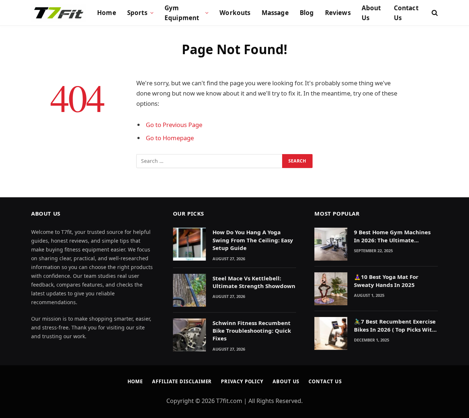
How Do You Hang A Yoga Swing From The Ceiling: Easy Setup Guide (253, 239)
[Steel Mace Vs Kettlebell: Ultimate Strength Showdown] (189, 290)
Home (106, 12)
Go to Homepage (170, 138)
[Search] (434, 13)
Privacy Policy (242, 381)
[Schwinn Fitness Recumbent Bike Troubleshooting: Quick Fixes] (189, 334)
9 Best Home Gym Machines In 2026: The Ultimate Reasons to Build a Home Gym (395, 236)
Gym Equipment (182, 13)
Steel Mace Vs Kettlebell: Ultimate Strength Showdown (254, 282)
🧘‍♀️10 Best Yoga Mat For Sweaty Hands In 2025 (386, 280)
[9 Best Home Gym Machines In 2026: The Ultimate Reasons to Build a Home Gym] (330, 244)
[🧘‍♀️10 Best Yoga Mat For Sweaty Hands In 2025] (330, 288)
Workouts (234, 12)
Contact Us (406, 13)
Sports (137, 12)
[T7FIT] (58, 13)
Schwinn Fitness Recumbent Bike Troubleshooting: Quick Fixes (252, 330)
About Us (371, 13)
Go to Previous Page (174, 124)
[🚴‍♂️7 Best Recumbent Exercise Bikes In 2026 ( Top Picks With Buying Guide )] (330, 333)
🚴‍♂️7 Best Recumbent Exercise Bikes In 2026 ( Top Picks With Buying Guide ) (395, 325)
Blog (307, 12)
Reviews (338, 12)
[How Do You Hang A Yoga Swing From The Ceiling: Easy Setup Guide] (189, 244)
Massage (275, 12)
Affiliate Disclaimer (182, 381)
